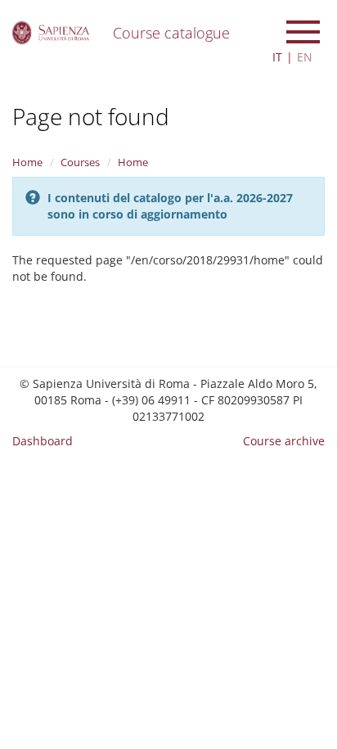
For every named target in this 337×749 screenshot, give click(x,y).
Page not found (90, 116)
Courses (80, 162)
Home (27, 162)
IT (277, 57)
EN (304, 57)
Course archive (284, 441)
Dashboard (42, 441)
